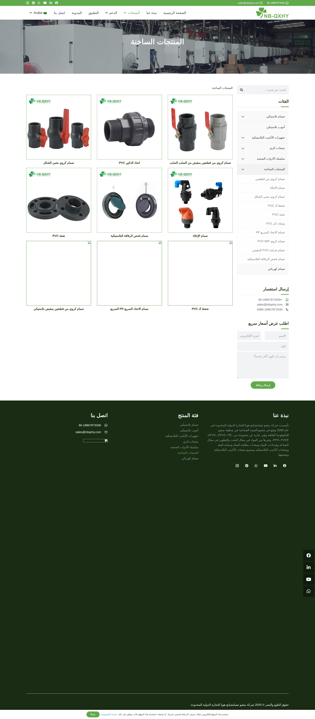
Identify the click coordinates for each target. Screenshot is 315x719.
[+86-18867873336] (286, 299)
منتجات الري (190, 441)
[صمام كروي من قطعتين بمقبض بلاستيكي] (58, 274)
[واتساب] (39, 2)
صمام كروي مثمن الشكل (58, 162)
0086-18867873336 (270, 309)
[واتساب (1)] (287, 3)
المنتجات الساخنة (188, 452)
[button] (126, 13)
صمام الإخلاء (200, 235)
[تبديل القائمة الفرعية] (243, 116)
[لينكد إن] (51, 2)
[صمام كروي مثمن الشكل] (58, 128)
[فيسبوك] (56, 2)
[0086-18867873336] (286, 309)
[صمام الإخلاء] (200, 201)
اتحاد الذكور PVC (129, 162)
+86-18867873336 (270, 299)
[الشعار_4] (272, 12)
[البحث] (241, 89)
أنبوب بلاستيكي (189, 430)
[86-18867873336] (104, 425)
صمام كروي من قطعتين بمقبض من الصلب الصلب (200, 162)
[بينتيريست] (33, 2)
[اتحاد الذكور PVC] (129, 128)
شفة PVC (58, 235)
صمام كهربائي (189, 458)
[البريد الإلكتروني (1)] (261, 3)
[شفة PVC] (58, 201)
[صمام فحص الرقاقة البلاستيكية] (129, 201)
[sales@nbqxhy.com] (286, 304)
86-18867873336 (90, 425)
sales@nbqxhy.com (270, 304)
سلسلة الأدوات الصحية (184, 447)
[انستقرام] (27, 3)
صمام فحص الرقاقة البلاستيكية (129, 235)
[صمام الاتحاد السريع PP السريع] (129, 274)
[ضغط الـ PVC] (200, 274)
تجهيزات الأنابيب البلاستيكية (181, 436)
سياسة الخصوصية (109, 714)
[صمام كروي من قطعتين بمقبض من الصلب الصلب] (200, 128)
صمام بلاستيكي (189, 424)
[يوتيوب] (45, 2)
